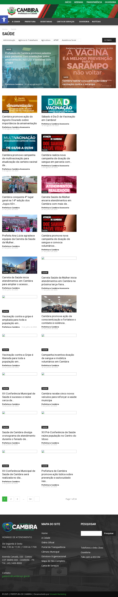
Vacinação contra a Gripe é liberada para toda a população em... (17, 358)
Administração (9, 40)
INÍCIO (68, 2)
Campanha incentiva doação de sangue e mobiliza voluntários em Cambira (57, 358)
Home (5, 29)
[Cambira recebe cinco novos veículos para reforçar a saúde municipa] (59, 381)
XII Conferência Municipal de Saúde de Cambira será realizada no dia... (18, 474)
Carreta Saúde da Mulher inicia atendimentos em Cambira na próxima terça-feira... (59, 281)
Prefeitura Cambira (14, 84)
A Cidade (16, 21)
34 (30, 499)
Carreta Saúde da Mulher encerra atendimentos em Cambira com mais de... (56, 200)
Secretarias (46, 21)
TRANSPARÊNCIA (94, 2)
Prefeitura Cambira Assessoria (80, 48)
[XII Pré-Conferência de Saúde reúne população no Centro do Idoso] (59, 420)
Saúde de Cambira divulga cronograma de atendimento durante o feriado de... (18, 436)
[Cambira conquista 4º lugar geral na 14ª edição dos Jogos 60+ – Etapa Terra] (19, 184)
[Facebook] (4, 2)
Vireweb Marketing (58, 594)
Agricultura (45, 40)
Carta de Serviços (65, 21)
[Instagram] (9, 2)
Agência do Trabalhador (28, 40)
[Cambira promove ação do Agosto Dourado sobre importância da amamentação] (19, 104)
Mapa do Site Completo (53, 560)
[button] (4, 19)
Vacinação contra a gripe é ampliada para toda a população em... (17, 320)
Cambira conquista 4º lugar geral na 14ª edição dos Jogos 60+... (18, 200)
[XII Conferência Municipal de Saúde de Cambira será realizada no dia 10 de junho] (19, 458)
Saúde (8, 49)
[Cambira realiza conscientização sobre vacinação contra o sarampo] (87, 69)
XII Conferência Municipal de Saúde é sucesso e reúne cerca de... (18, 397)
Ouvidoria (85, 552)
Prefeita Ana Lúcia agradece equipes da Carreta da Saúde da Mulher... (18, 239)
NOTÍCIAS (96, 21)
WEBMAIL (78, 2)
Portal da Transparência (53, 547)
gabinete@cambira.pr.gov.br (16, 576)
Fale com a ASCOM (90, 556)
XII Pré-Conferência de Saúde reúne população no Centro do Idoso (58, 436)
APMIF (56, 40)
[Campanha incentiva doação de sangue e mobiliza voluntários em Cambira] (59, 342)
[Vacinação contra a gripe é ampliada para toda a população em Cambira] (19, 304)
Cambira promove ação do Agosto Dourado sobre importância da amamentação (19, 120)
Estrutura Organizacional (53, 556)
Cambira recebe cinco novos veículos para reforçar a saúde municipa (59, 397)
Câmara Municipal (50, 551)
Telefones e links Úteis (92, 547)
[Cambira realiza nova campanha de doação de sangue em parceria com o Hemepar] (59, 142)
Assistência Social (69, 40)
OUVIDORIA (110, 2)
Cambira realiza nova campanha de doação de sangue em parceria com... (56, 158)
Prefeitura (30, 21)
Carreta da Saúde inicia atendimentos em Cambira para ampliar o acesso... (17, 281)
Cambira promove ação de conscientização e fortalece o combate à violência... (58, 320)
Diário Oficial (47, 542)
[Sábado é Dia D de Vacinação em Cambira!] (59, 104)
